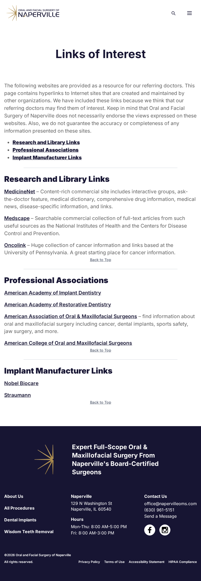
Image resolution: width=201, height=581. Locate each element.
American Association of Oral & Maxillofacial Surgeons (70, 316)
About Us (13, 496)
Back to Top (100, 259)
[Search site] (173, 13)
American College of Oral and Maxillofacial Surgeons (68, 343)
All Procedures (19, 508)
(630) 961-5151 (159, 509)
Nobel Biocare (21, 383)
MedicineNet (19, 191)
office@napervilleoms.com (170, 503)
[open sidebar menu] (189, 13)
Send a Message (160, 516)
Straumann (17, 395)
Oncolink (15, 245)
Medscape (17, 218)
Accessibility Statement (146, 562)
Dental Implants (20, 519)
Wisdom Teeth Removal (28, 531)
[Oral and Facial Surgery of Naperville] (33, 13)
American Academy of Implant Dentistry (52, 293)
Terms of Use (114, 562)
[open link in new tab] (149, 529)
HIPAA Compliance (183, 562)
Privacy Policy (89, 562)
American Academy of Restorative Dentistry (57, 304)
